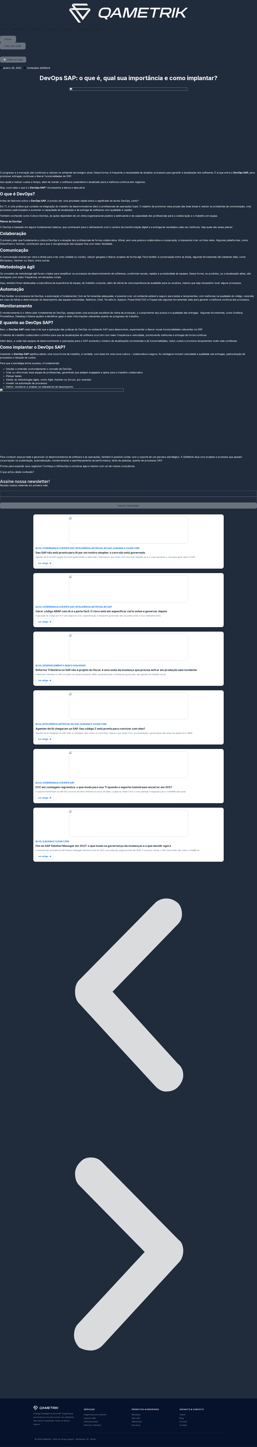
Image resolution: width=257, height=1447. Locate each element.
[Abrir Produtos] (43, 29)
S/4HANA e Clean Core (126, 548)
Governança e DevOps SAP (58, 548)
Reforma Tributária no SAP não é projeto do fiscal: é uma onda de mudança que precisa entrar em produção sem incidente (116, 670)
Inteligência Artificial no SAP (93, 548)
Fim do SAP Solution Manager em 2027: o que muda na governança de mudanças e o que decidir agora (103, 845)
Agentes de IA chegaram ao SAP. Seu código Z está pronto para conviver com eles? (90, 728)
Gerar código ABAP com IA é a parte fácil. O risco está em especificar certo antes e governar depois (101, 611)
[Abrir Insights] (86, 29)
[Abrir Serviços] (25, 29)
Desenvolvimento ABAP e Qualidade (64, 665)
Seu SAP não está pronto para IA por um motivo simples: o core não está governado (90, 552)
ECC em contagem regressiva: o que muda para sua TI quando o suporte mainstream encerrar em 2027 (104, 787)
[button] (45, 563)
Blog (38, 548)
